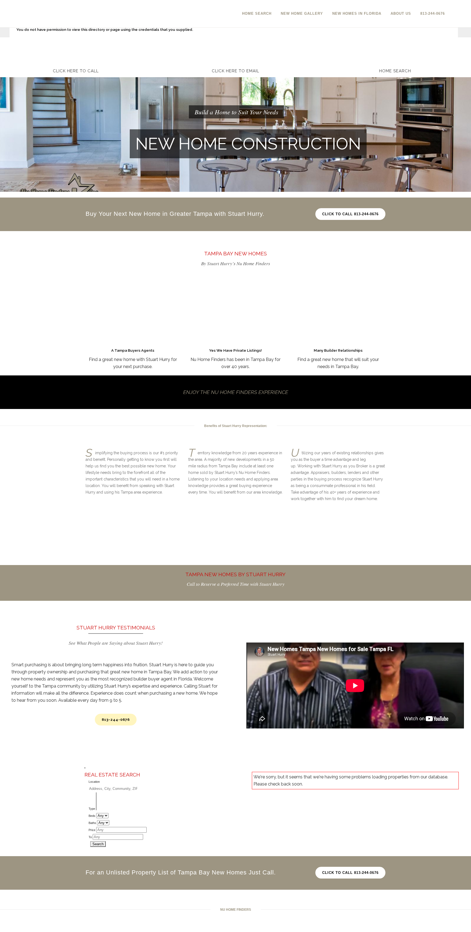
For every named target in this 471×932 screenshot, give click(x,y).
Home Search (395, 70)
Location (94, 781)
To (90, 837)
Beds (92, 815)
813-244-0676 (116, 720)
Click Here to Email (235, 70)
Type (92, 808)
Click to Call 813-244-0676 (350, 214)
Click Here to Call (76, 70)
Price (92, 830)
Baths (92, 823)
